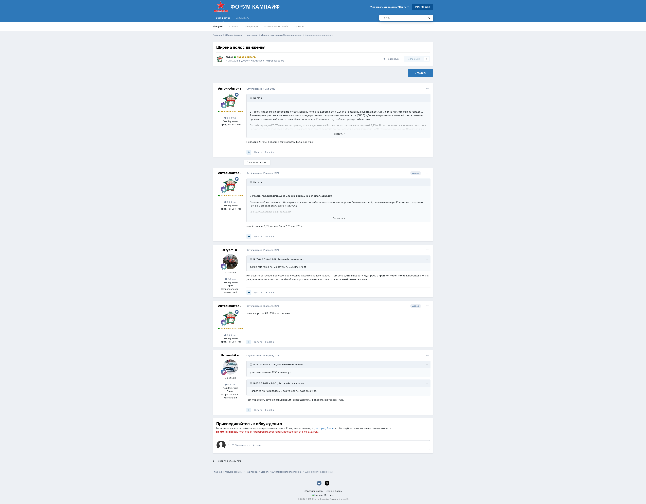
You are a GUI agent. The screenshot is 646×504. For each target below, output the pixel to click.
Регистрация (422, 6)
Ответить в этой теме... (248, 445)
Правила (299, 26)
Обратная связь (313, 491)
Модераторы (251, 26)
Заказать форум (338, 499)
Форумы (218, 26)
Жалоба (269, 152)
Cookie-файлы (334, 491)
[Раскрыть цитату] (251, 97)
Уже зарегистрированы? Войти (388, 7)
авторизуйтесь (325, 428)
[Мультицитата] (248, 152)
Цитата (258, 152)
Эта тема (416, 17)
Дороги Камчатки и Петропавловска (262, 60)
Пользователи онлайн (276, 26)
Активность (242, 17)
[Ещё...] (427, 89)
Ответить (420, 72)
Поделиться (392, 58)
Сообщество (223, 17)
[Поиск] (429, 18)
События (234, 26)
